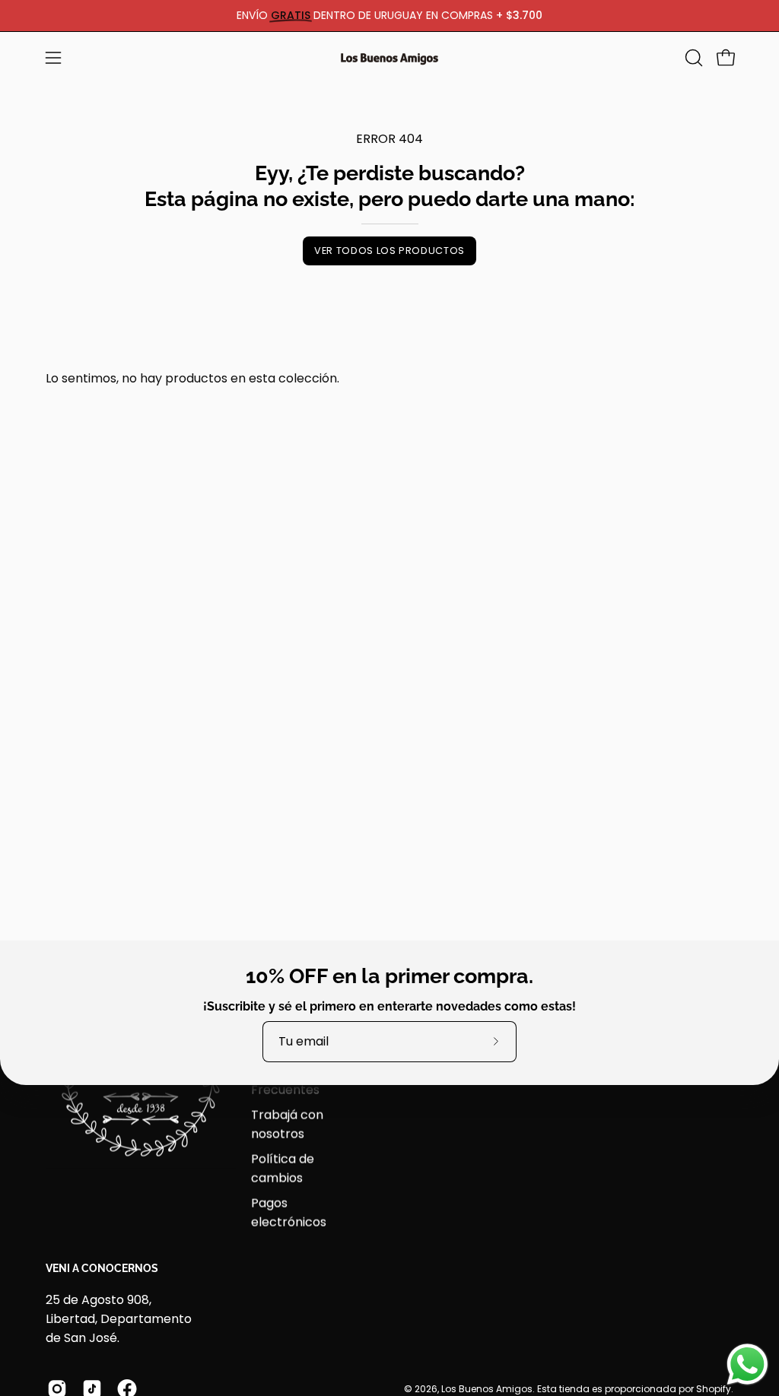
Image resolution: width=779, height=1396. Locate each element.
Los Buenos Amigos (487, 1388)
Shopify (713, 1388)
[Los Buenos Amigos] (389, 57)
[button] (692, 57)
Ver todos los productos (389, 250)
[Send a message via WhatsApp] (747, 1364)
